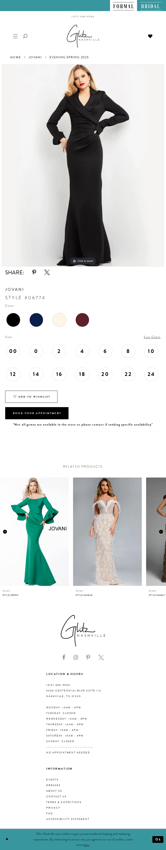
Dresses (53, 785)
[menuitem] (123, 5)
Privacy (53, 808)
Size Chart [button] (152, 337)
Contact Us (56, 796)
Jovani (35, 57)
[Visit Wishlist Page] (150, 36)
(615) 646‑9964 (58, 685)
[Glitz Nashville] (83, 36)
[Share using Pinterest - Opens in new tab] (34, 272)
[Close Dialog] (7, 839)
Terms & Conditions (64, 802)
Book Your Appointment (37, 413)
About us (54, 791)
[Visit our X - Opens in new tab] (101, 657)
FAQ (49, 813)
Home (15, 57)
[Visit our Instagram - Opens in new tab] (75, 657)
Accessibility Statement (67, 819)
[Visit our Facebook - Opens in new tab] (63, 657)
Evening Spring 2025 (69, 57)
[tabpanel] (83, 165)
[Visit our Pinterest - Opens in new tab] (88, 657)
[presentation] (34, 532)
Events (52, 780)
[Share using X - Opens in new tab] (47, 272)
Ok (158, 839)
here (86, 844)
